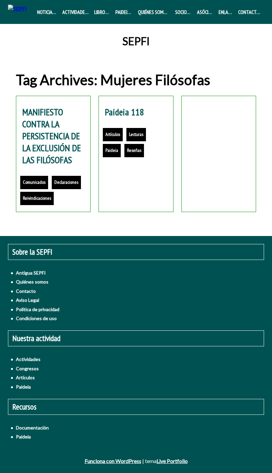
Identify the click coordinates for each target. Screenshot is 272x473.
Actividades (74, 12)
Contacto (248, 12)
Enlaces (227, 12)
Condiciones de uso (36, 318)
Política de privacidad (37, 309)
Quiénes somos (153, 12)
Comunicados (34, 182)
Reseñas (134, 150)
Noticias (46, 12)
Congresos (27, 368)
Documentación (32, 427)
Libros (100, 12)
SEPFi (136, 41)
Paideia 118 (124, 112)
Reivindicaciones (37, 198)
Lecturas (136, 134)
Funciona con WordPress (113, 461)
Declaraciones (66, 182)
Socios (182, 12)
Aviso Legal (27, 300)
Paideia (122, 12)
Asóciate (206, 12)
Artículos (112, 134)
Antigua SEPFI (31, 273)
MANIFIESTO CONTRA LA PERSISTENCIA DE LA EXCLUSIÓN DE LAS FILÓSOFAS (51, 136)
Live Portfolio (172, 461)
